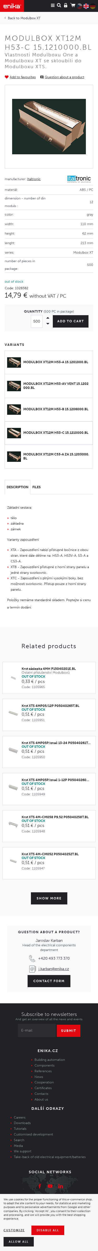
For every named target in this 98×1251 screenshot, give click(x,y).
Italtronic (34, 179)
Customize (14, 1230)
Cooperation (44, 1082)
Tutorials (20, 1129)
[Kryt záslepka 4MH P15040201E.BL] (14, 678)
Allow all (19, 1241)
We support (22, 1151)
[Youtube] (50, 1187)
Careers (19, 1118)
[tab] (17, 487)
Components (44, 1065)
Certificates (43, 1088)
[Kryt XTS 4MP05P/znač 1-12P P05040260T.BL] (14, 787)
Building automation (49, 1060)
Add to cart (70, 321)
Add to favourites (23, 77)
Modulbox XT (30, 18)
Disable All (48, 1230)
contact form (49, 981)
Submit (68, 1031)
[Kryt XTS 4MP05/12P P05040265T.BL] (14, 713)
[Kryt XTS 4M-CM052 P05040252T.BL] (14, 861)
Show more (49, 898)
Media (18, 1146)
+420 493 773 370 (54, 958)
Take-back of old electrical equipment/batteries (50, 1157)
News (38, 1077)
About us (41, 1099)
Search (19, 1140)
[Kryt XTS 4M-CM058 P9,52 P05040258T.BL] (14, 824)
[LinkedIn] (60, 1187)
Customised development (33, 1134)
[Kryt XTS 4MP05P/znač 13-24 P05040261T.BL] (14, 750)
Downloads (22, 1123)
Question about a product (64, 77)
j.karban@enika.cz (54, 968)
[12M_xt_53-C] (49, 127)
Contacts (41, 1094)
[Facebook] (39, 1187)
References (43, 1071)
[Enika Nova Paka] (12, 6)
